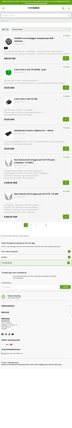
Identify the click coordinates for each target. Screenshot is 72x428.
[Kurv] (69, 8)
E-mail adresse (6, 283)
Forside (3, 21)
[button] (3, 8)
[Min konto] (63, 8)
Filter (3, 29)
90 (46, 225)
